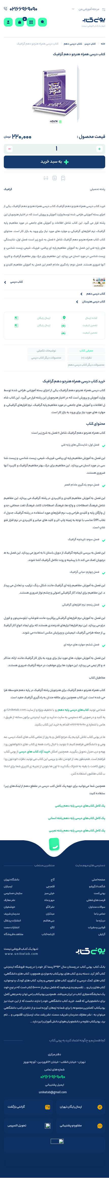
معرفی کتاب (86, 351)
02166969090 (52, 1077)
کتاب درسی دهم (73, 44)
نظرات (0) (86, 358)
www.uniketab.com (21, 954)
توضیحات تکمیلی (46, 351)
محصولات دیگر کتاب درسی (46, 358)
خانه (103, 44)
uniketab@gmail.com (53, 1092)
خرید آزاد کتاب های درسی (34, 751)
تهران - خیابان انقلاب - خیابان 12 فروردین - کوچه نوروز (54, 1062)
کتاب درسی (90, 44)
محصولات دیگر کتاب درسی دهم (86, 365)
